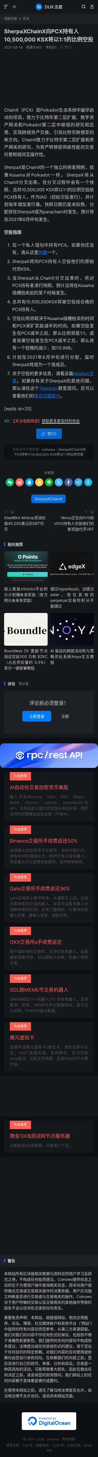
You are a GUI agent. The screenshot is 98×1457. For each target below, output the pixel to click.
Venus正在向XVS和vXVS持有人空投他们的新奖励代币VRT (74, 523)
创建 (42, 252)
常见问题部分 (47, 396)
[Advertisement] (49, 77)
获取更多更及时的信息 (61, 420)
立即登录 (36, 716)
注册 (65, 716)
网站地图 (68, 1439)
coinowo (49, 7)
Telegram (48, 388)
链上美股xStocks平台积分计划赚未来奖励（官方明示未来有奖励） (26, 595)
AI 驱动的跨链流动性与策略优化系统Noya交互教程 (72, 656)
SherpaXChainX (48, 498)
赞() (66, 47)
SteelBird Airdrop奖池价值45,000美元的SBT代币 (25, 523)
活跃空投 (10, 19)
